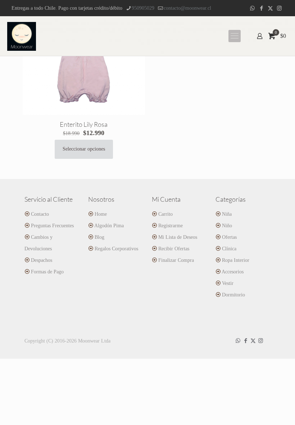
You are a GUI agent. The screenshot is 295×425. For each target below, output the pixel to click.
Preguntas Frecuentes (52, 225)
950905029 (143, 8)
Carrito (165, 214)
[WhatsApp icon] (252, 8)
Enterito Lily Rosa (84, 124)
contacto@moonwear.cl (187, 8)
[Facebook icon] (261, 8)
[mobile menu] (234, 36)
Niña (227, 214)
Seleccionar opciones (84, 149)
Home (101, 214)
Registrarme (170, 225)
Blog (99, 237)
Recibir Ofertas (173, 248)
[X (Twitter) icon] (270, 8)
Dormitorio (233, 295)
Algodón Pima (109, 225)
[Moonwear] (21, 36)
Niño (227, 225)
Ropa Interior (235, 260)
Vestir (227, 283)
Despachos (41, 260)
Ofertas (229, 237)
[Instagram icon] (279, 8)
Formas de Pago (47, 271)
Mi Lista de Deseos (177, 237)
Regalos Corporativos (116, 248)
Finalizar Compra (176, 260)
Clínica (229, 248)
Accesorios (233, 271)
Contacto (40, 214)
